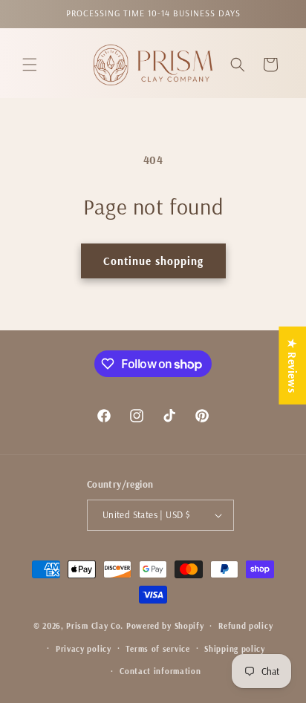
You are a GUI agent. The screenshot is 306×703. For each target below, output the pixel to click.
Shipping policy (234, 649)
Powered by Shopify (165, 626)
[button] (29, 64)
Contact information (160, 671)
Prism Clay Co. (94, 626)
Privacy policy (83, 649)
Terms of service (157, 649)
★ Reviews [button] (292, 365)
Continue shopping (153, 261)
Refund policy (245, 626)
